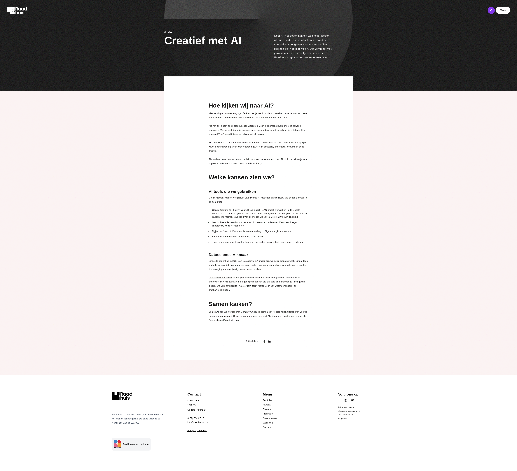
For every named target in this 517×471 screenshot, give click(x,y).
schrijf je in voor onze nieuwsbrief (261, 159)
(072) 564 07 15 (195, 418)
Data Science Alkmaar (220, 277)
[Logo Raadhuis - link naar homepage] (17, 10)
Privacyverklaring (346, 407)
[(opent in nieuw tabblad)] (339, 400)
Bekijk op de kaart (197, 430)
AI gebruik (342, 418)
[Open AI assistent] (491, 10)
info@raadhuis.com (197, 422)
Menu (503, 10)
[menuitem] (296, 400)
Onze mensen (270, 418)
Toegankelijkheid (345, 415)
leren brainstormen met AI (256, 316)
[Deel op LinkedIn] (269, 341)
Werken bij (268, 422)
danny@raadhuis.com (228, 320)
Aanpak (267, 404)
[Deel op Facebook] (264, 341)
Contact (267, 427)
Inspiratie (268, 413)
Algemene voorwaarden (349, 411)
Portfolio (267, 400)
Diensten (267, 409)
